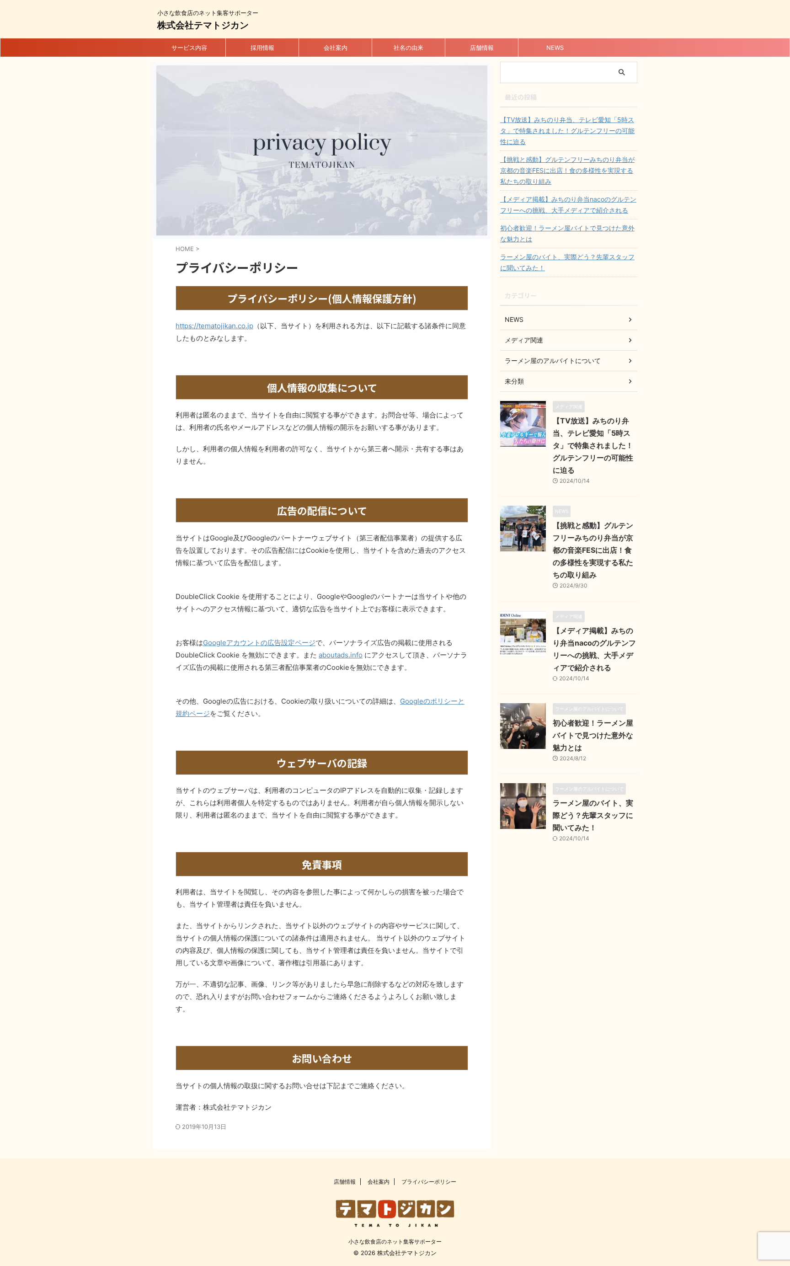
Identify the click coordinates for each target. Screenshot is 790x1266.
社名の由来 (408, 47)
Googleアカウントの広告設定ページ (259, 642)
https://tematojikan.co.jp (214, 325)
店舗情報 (482, 47)
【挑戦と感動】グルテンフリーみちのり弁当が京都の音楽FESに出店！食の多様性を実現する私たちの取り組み (567, 170)
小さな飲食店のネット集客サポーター (395, 1241)
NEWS (555, 47)
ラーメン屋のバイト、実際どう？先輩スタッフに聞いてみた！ (567, 262)
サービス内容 (189, 47)
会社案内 (335, 47)
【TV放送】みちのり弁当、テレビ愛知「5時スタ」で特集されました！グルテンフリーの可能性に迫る (567, 130)
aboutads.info (341, 655)
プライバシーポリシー (428, 1181)
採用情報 (262, 47)
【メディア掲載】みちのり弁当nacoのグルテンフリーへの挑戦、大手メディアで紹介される (568, 204)
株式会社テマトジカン (203, 25)
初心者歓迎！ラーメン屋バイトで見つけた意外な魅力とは (567, 233)
